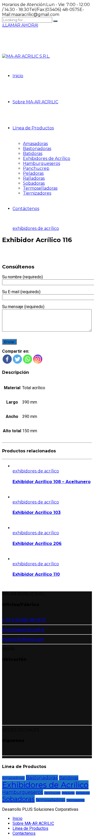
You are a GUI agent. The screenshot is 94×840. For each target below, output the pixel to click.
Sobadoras (34, 183)
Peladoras (33, 173)
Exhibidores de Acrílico (46, 158)
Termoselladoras (40, 188)
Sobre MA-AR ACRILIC (35, 101)
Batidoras (32, 153)
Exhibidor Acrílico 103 (37, 512)
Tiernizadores (37, 193)
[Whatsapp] (27, 359)
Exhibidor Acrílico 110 (36, 574)
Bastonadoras (37, 148)
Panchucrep (36, 168)
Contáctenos (26, 208)
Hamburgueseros (41, 163)
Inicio (18, 75)
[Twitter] (17, 359)
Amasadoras (35, 143)
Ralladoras (34, 178)
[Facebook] (7, 359)
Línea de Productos (33, 127)
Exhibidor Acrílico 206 (37, 543)
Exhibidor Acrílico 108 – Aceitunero (52, 481)
